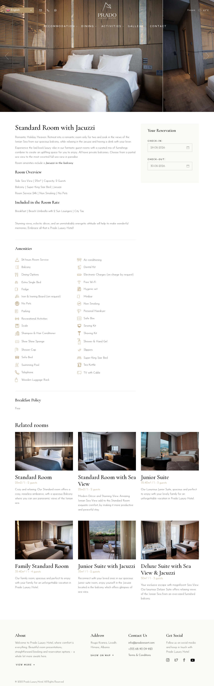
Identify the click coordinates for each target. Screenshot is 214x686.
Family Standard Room (42, 566)
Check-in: (155, 141)
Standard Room (33, 477)
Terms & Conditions (139, 655)
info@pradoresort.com (141, 642)
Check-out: (157, 159)
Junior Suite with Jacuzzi (106, 566)
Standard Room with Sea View (107, 480)
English (15, 10)
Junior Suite (155, 477)
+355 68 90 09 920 (140, 649)
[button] (207, 55)
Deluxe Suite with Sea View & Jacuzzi (166, 569)
